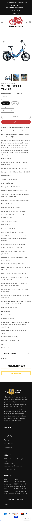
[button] (2, 22)
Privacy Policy (8, 436)
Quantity (3, 107)
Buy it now (16, 122)
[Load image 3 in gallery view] (15, 77)
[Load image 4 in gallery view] (24, 77)
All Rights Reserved (23, 511)
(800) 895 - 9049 (9, 463)
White (15, 103)
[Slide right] (30, 78)
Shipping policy (8, 440)
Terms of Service (8, 444)
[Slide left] (2, 78)
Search (6, 432)
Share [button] (5, 358)
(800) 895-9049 (15, 5)
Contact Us (16, 13)
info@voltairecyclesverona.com (15, 7)
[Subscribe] (26, 504)
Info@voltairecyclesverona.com (14, 466)
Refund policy (8, 447)
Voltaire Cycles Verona (13, 511)
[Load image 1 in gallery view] (7, 77)
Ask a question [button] (16, 373)
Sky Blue (6, 103)
